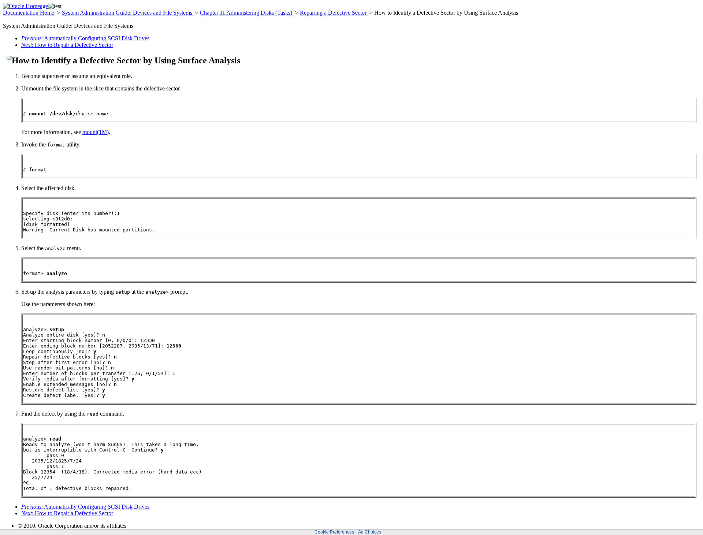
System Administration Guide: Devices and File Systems (128, 13)
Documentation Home (28, 13)
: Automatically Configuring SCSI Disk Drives (85, 38)
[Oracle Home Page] (25, 6)
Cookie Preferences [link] (334, 532)
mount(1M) (95, 132)
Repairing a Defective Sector (334, 13)
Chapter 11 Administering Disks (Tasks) (247, 13)
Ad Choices (369, 532)
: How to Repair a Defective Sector (67, 45)
